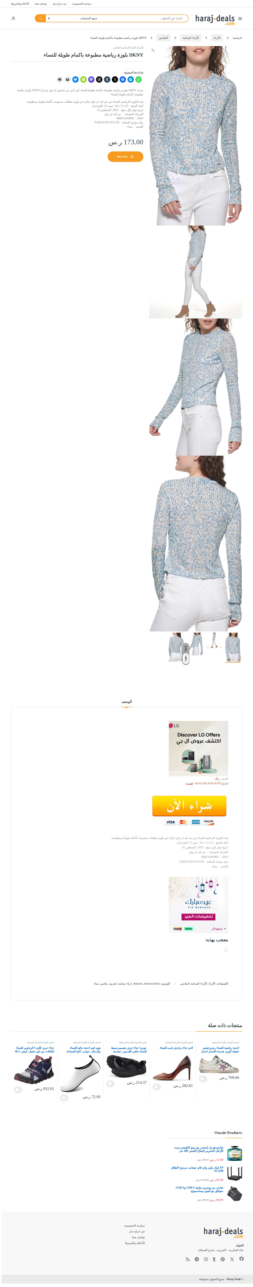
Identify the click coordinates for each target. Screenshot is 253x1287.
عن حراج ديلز (60, 3)
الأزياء (217, 37)
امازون (113, 983)
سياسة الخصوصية (81, 3)
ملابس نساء (101, 983)
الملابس (163, 37)
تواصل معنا (41, 3)
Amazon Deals (152, 983)
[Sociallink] (241, 1259)
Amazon (137, 983)
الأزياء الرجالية (126, 1042)
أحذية (236, 1042)
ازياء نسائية (125, 983)
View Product (203, 1079)
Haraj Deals (234, 1279)
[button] (153, 50)
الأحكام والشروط (20, 3)
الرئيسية (237, 37)
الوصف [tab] (126, 702)
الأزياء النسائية (191, 37)
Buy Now (122, 156)
